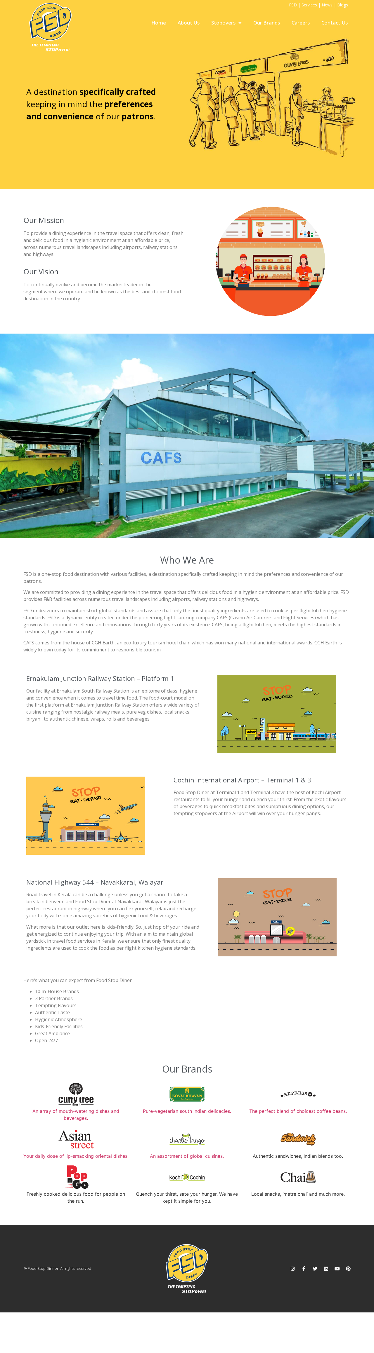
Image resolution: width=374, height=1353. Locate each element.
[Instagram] (292, 1268)
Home (158, 22)
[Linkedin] (326, 1268)
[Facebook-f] (304, 1268)
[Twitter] (315, 1268)
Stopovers (223, 22)
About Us (189, 22)
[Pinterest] (348, 1268)
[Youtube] (337, 1268)
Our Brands (266, 22)
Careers (301, 22)
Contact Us (334, 22)
